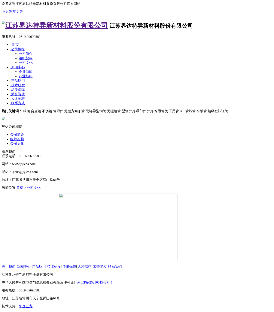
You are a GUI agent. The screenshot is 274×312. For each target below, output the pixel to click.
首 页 (14, 44)
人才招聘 (17, 98)
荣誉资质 (17, 94)
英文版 (18, 11)
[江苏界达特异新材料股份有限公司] (55, 25)
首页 (19, 188)
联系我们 (115, 266)
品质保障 (17, 89)
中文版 (7, 11)
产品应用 (17, 80)
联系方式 (17, 103)
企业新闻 (26, 71)
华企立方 (26, 306)
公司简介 (26, 53)
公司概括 (17, 49)
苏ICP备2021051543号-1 (95, 282)
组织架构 (26, 58)
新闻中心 (17, 67)
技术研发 (17, 85)
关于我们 (8, 266)
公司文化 (26, 62)
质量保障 (69, 266)
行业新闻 (26, 76)
